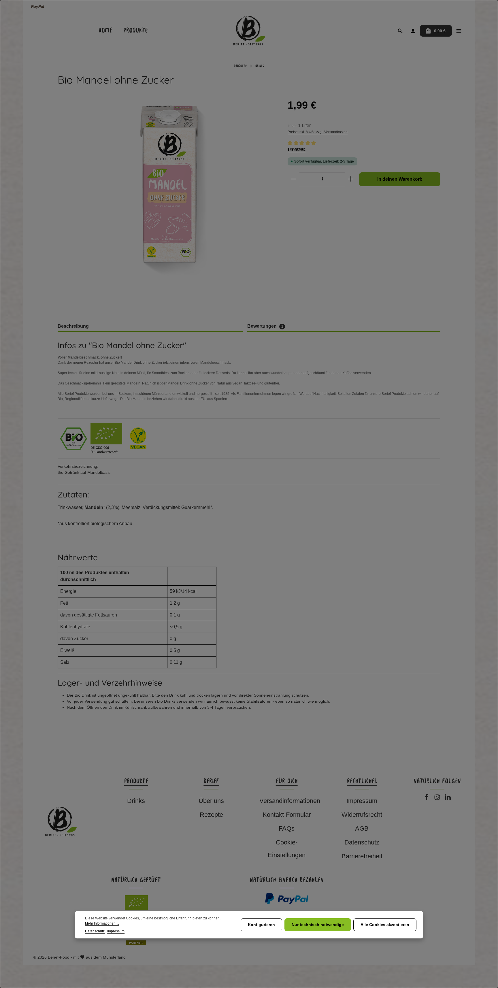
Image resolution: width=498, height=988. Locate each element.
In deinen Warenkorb (399, 179)
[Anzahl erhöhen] (351, 179)
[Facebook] (427, 798)
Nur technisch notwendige (318, 925)
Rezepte (211, 814)
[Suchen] (400, 31)
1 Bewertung (296, 150)
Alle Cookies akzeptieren (385, 925)
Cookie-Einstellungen (286, 849)
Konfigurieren (261, 925)
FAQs (287, 828)
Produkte (136, 781)
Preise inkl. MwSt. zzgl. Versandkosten (318, 132)
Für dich (287, 781)
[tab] (150, 326)
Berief (211, 781)
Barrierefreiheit (362, 856)
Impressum (361, 800)
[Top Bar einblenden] (459, 31)
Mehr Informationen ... (102, 924)
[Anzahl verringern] (294, 179)
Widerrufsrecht (362, 814)
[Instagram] (438, 798)
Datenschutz (361, 842)
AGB (362, 828)
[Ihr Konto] (413, 31)
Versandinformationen (289, 800)
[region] (167, 206)
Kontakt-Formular (287, 814)
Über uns (211, 800)
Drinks (136, 800)
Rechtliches (362, 781)
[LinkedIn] (448, 798)
